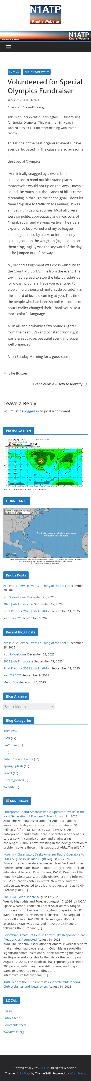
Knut (36, 100)
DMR (6, 738)
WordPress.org (13, 1032)
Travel (7, 773)
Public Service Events (37, 71)
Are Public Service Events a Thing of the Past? (35, 586)
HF (5, 752)
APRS (7, 731)
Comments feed (14, 1025)
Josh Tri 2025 (12, 618)
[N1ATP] (45, 34)
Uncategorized (13, 780)
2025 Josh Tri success (18, 604)
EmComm (14, 71)
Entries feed (12, 1018)
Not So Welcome (14, 597)
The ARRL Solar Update (19, 897)
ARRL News (19, 801)
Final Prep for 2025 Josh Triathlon (27, 611)
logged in (31, 411)
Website (9, 787)
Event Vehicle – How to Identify (58, 384)
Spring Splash (13, 766)
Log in (7, 1011)
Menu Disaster (13, 682)
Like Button (17, 373)
